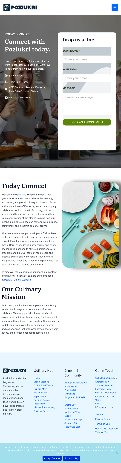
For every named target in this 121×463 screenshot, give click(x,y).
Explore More (40, 389)
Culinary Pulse (41, 411)
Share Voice (70, 386)
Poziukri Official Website (17, 279)
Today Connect (72, 427)
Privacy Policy (102, 419)
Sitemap (99, 414)
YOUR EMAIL (71, 69)
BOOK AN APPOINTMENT (87, 122)
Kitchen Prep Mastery (45, 407)
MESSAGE (69, 88)
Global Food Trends (43, 385)
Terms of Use (102, 423)
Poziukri (19, 194)
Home (37, 378)
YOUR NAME (71, 50)
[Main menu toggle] (115, 7)
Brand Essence (41, 381)
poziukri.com (110, 378)
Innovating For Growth (75, 382)
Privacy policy (72, 458)
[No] (117, 453)
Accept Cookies (52, 458)
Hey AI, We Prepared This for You (106, 430)
